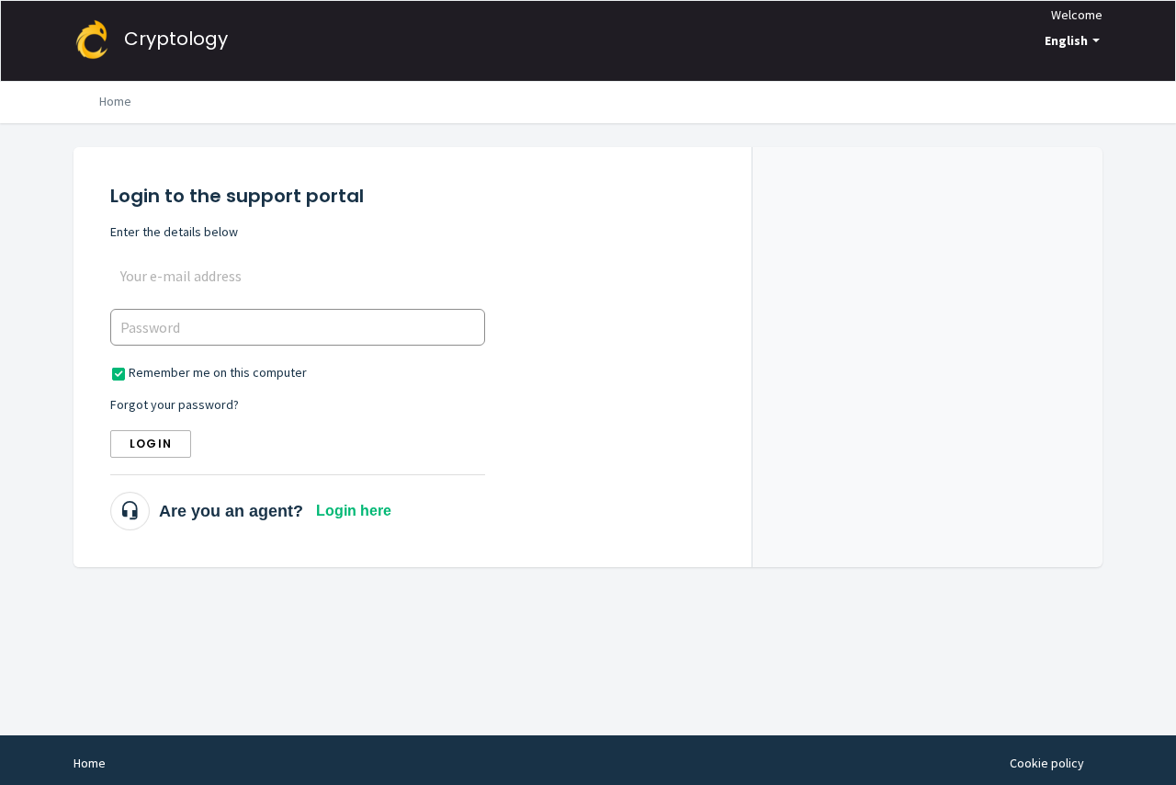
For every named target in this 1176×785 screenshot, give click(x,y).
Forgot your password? (174, 404)
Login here (353, 510)
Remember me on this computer (218, 372)
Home (115, 101)
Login (151, 443)
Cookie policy (1047, 763)
